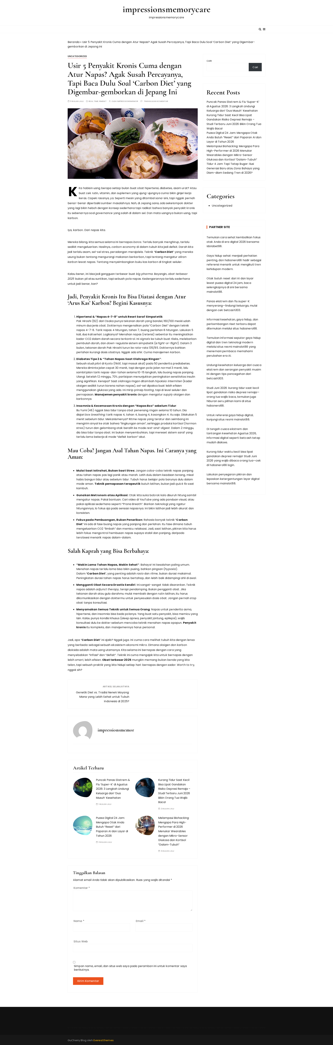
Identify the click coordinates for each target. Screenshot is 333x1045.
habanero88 (233, 260)
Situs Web (81, 941)
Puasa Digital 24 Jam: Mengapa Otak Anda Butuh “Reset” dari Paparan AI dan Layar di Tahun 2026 (112, 827)
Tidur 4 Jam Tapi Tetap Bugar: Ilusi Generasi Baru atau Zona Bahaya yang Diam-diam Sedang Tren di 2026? (233, 168)
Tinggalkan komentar (156, 101)
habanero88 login (222, 465)
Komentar (82, 888)
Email (141, 921)
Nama (79, 921)
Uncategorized (77, 56)
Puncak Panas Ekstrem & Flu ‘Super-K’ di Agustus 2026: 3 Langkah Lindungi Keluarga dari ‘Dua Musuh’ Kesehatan (113, 789)
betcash (245, 438)
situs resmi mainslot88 (232, 347)
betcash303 (232, 310)
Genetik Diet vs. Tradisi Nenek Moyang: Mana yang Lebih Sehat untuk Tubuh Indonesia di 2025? (102, 696)
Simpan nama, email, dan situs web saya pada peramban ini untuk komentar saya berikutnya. (130, 968)
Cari (209, 61)
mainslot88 (214, 292)
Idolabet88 (214, 246)
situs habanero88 (245, 328)
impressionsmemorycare (166, 9)
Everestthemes (103, 1040)
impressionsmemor (127, 101)
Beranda (73, 42)
